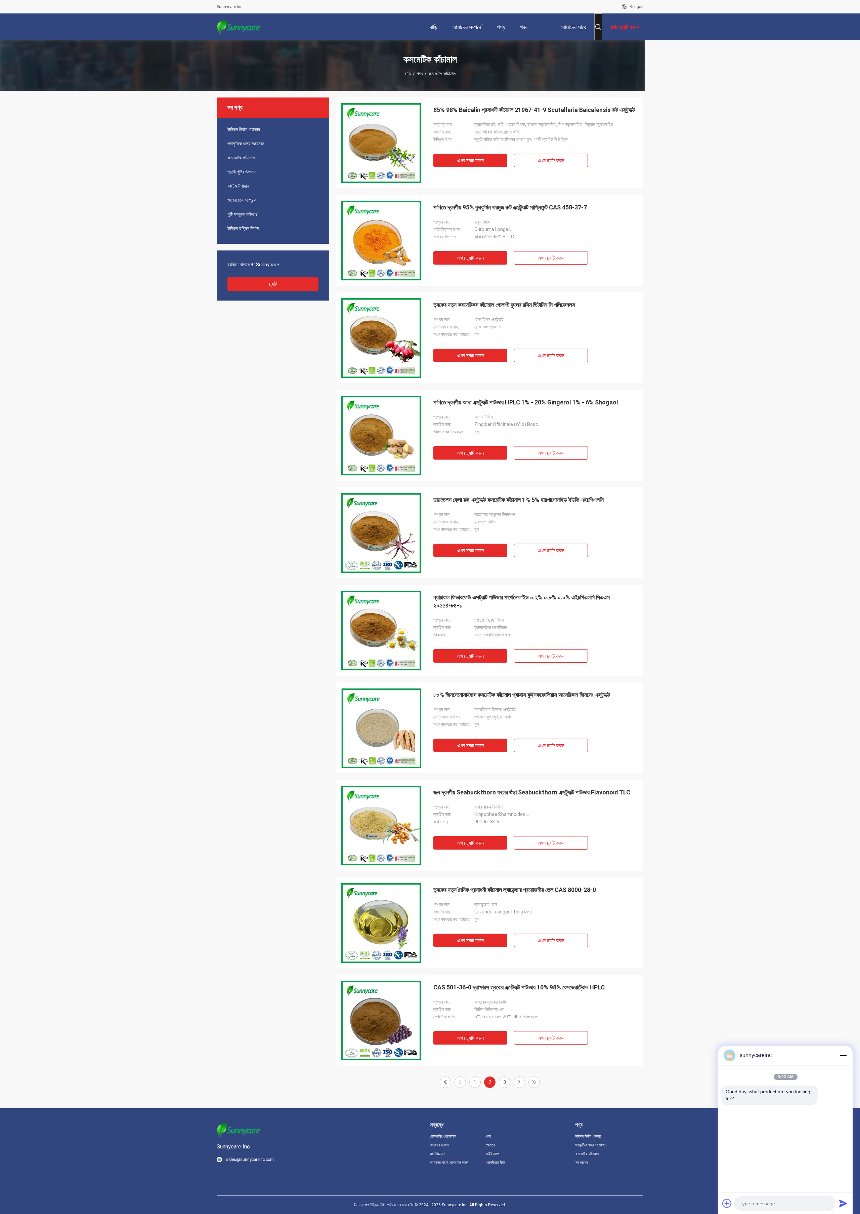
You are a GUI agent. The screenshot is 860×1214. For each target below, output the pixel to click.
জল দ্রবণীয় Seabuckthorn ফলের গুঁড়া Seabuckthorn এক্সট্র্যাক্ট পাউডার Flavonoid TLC (531, 792)
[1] (445, 1082)
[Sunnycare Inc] (238, 27)
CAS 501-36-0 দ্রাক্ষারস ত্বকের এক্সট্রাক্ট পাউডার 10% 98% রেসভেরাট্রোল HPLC (519, 987)
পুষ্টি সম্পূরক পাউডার (242, 214)
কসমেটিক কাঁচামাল (241, 157)
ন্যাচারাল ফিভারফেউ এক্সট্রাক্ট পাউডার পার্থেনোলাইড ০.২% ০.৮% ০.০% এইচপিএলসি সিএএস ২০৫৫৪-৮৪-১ (521, 601)
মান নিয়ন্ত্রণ (437, 1153)
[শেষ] (534, 1082)
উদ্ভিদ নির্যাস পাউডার (243, 129)
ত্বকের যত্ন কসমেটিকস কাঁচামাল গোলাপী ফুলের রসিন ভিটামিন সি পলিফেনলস (504, 304)
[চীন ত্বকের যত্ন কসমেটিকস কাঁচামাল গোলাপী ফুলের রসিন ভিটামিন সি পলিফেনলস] (381, 338)
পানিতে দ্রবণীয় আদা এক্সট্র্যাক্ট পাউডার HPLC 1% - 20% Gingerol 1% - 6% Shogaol (525, 402)
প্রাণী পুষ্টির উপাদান (241, 171)
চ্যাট (273, 284)
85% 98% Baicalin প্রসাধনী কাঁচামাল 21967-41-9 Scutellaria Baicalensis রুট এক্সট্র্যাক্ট (534, 109)
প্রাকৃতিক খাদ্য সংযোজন (245, 143)
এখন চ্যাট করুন (470, 160)
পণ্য (420, 73)
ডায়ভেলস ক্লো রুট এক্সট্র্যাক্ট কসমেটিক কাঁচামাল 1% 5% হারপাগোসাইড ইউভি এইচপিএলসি (518, 499)
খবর (488, 1136)
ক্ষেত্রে (490, 1145)
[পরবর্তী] (519, 1082)
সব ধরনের (581, 1162)
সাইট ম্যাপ (492, 1153)
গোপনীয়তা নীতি (495, 1162)
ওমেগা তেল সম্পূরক (241, 200)
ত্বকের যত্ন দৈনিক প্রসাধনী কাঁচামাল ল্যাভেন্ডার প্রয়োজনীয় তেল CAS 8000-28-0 (514, 889)
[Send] (843, 1203)
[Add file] (727, 1203)
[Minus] (843, 1055)
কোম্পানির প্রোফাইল (443, 1136)
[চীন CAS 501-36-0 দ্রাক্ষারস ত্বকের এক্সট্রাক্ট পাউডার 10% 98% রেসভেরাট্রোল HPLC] (381, 1020)
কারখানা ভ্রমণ (439, 1145)
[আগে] (460, 1082)
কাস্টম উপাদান (238, 186)
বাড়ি (407, 73)
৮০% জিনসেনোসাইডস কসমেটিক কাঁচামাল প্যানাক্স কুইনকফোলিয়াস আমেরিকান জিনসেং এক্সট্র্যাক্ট (521, 694)
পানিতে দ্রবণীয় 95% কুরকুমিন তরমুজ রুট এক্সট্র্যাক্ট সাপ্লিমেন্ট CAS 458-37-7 (510, 207)
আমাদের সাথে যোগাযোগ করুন (449, 1162)
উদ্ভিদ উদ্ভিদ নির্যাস (243, 228)
